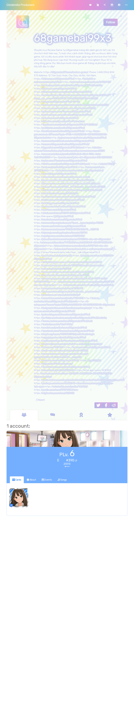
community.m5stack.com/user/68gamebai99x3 (68, 141)
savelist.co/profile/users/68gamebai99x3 (64, 327)
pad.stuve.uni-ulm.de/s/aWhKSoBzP (61, 295)
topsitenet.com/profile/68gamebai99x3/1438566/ (70, 124)
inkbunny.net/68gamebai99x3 (58, 78)
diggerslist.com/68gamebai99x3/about (63, 147)
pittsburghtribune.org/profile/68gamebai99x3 (67, 92)
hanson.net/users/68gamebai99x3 (91, 347)
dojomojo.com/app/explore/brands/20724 (64, 232)
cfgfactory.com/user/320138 (58, 393)
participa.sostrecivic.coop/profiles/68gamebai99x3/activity (74, 318)
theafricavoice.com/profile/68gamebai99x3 (66, 367)
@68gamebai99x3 (64, 216)
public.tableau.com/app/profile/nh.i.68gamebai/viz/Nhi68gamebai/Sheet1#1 (83, 380)
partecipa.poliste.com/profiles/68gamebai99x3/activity (72, 85)
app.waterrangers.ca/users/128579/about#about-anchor (73, 265)
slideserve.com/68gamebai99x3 (59, 88)
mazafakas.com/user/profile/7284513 (63, 298)
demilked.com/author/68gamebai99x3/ (63, 131)
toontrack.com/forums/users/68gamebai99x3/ (68, 331)
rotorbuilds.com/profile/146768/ (70, 386)
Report (41, 400)
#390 (70, 460)
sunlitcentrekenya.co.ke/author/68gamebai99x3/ (69, 196)
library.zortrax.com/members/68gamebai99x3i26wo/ (71, 183)
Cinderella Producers (20, 5)
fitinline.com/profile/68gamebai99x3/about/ (66, 164)
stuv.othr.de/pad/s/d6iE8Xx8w (58, 370)
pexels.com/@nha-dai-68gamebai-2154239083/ (85, 157)
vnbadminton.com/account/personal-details (66, 177)
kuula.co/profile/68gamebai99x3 (59, 167)
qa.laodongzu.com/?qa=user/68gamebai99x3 (66, 111)
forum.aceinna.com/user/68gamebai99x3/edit (67, 321)
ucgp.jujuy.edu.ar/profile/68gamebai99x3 (64, 337)
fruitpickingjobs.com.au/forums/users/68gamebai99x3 (72, 262)
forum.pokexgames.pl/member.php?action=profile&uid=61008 (75, 105)
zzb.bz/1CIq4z (107, 164)
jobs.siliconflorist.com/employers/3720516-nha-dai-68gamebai (76, 239)
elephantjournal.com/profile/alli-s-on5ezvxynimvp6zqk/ (72, 344)
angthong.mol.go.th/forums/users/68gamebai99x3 (70, 340)
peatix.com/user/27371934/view (60, 390)
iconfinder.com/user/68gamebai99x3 (62, 219)
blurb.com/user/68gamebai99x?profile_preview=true (71, 291)
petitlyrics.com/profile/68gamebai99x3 (63, 128)
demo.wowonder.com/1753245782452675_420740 (70, 229)
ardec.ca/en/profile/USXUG (56, 268)
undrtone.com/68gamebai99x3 (59, 209)
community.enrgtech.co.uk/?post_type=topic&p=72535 (72, 223)
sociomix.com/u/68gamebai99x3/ (60, 360)
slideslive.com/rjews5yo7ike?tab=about (63, 121)
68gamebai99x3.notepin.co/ (57, 363)
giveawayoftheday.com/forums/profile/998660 (68, 180)
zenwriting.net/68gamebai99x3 (59, 173)
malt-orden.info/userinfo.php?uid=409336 (65, 350)
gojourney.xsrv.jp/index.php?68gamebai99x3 (83, 137)
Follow (110, 22)
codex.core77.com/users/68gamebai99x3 (64, 160)
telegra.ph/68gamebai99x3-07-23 (61, 101)
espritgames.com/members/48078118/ (63, 236)
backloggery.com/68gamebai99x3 (60, 203)
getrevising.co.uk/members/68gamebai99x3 (66, 314)
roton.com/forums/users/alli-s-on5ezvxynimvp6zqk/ (84, 249)
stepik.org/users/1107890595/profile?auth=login (68, 334)
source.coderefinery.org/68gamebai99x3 (64, 226)
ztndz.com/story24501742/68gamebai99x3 (66, 213)
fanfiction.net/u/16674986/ (57, 324)
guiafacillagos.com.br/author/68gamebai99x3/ (67, 114)
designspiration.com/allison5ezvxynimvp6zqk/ (67, 308)
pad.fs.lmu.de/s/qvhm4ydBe (57, 255)
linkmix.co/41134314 (53, 347)
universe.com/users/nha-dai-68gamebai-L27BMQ (69, 108)
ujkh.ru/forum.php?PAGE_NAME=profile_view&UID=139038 (73, 187)
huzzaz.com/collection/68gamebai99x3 (64, 206)
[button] (119, 5)
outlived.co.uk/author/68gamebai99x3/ (63, 200)
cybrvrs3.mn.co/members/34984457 (91, 82)
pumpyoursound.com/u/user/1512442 (62, 288)
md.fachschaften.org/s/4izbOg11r (60, 193)
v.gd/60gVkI (95, 360)
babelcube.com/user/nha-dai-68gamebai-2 (80, 170)
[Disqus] (67, 571)
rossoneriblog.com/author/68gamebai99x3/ (66, 144)
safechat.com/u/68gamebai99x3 (60, 118)
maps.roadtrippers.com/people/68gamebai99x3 (68, 272)
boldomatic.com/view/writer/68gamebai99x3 (89, 285)
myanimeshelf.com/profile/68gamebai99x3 (65, 275)
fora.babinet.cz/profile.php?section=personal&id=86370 (72, 190)
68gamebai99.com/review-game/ (70, 72)
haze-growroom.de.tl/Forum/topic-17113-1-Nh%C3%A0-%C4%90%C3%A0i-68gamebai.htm (71, 134)
